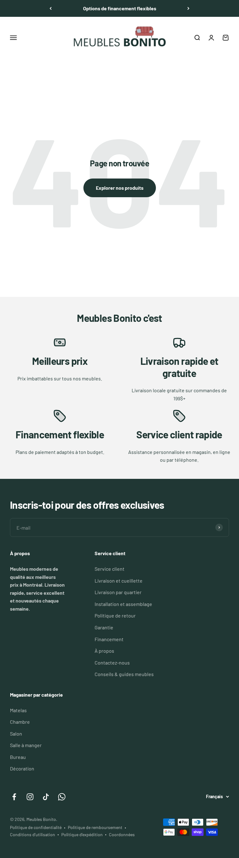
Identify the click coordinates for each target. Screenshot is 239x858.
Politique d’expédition (82, 834)
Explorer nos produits (119, 188)
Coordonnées (122, 834)
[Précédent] (50, 8)
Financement (109, 639)
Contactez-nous (112, 662)
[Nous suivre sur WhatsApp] (62, 797)
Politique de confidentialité (36, 827)
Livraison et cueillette (119, 581)
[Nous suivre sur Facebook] (14, 797)
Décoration (22, 768)
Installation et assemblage (123, 604)
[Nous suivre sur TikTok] (46, 797)
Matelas (18, 710)
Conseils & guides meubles (124, 674)
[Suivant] (188, 8)
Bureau (18, 757)
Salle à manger (26, 745)
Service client (109, 569)
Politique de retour (115, 615)
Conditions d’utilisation (32, 834)
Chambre (20, 722)
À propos (104, 651)
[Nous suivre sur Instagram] (30, 797)
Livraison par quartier (118, 592)
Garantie (104, 627)
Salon (16, 733)
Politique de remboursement (95, 827)
